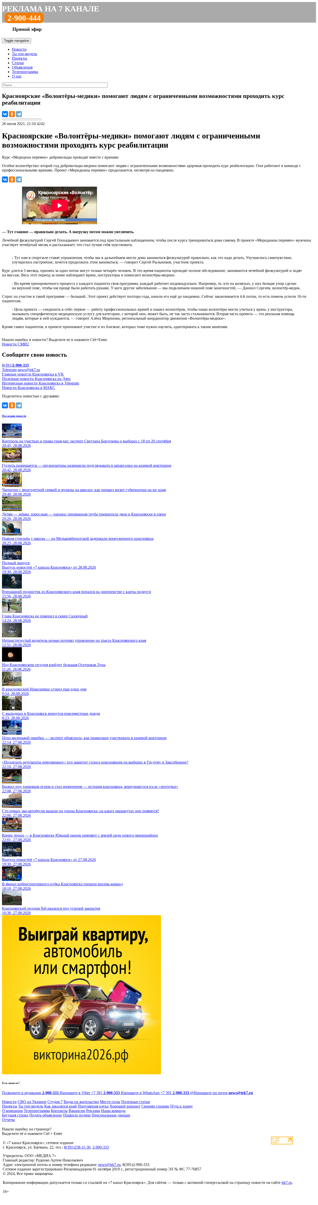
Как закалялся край (60, 1106)
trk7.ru (286, 1182)
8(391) (15, 365)
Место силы (110, 1102)
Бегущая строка (15, 1115)
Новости (19, 49)
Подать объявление (45, 1115)
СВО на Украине (32, 1102)
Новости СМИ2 (15, 344)
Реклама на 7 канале (50, 8)
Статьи (18, 63)
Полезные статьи (135, 1102)
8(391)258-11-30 (77, 1147)
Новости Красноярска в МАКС (28, 388)
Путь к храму (181, 1106)
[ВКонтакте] (5, 114)
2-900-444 (24, 17)
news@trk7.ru (29, 370)
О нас (17, 76)
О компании (12, 1111)
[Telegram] (19, 114)
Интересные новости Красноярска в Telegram (40, 383)
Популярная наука (93, 1106)
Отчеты (8, 1120)
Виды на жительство (81, 1102)
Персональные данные (111, 1115)
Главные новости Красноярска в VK (33, 374)
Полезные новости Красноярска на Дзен (36, 379)
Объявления (22, 67)
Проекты (19, 58)
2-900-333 (100, 1147)
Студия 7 (55, 1102)
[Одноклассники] (12, 114)
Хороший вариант (125, 1106)
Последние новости (14, 415)
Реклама (93, 1111)
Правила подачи (77, 1115)
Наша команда (113, 1111)
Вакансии (77, 1111)
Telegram (9, 370)
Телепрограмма (25, 72)
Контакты (59, 1111)
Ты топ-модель (24, 54)
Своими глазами (155, 1106)
